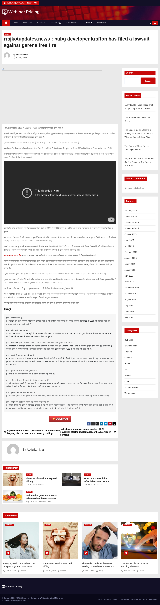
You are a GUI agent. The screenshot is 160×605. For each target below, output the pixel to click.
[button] (150, 23)
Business (27, 23)
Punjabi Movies (131, 387)
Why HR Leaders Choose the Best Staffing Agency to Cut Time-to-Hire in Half (139, 162)
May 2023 (128, 276)
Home (15, 23)
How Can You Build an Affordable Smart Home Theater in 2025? (96, 481)
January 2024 (130, 270)
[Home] (6, 23)
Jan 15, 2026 (31, 484)
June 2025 (129, 240)
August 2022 (130, 300)
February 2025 (131, 252)
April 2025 (129, 246)
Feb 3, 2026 (11, 571)
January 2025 (130, 258)
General (128, 358)
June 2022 (129, 311)
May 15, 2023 (31, 501)
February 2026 (131, 211)
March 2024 (129, 264)
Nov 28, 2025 (130, 571)
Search (129, 73)
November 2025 (131, 228)
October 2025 (130, 234)
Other (87, 23)
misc (126, 369)
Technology (55, 23)
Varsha (41, 484)
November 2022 (131, 288)
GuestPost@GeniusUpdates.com (14, 600)
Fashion (41, 23)
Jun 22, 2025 (89, 484)
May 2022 (128, 317)
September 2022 (131, 294)
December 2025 (131, 222)
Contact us (102, 23)
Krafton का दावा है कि (13, 255)
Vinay (99, 484)
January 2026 (130, 216)
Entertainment (72, 23)
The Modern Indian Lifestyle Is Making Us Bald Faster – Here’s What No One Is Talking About (138, 133)
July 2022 (128, 305)
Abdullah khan (22, 55)
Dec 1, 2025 (90, 571)
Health (127, 364)
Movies (127, 375)
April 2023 (129, 282)
